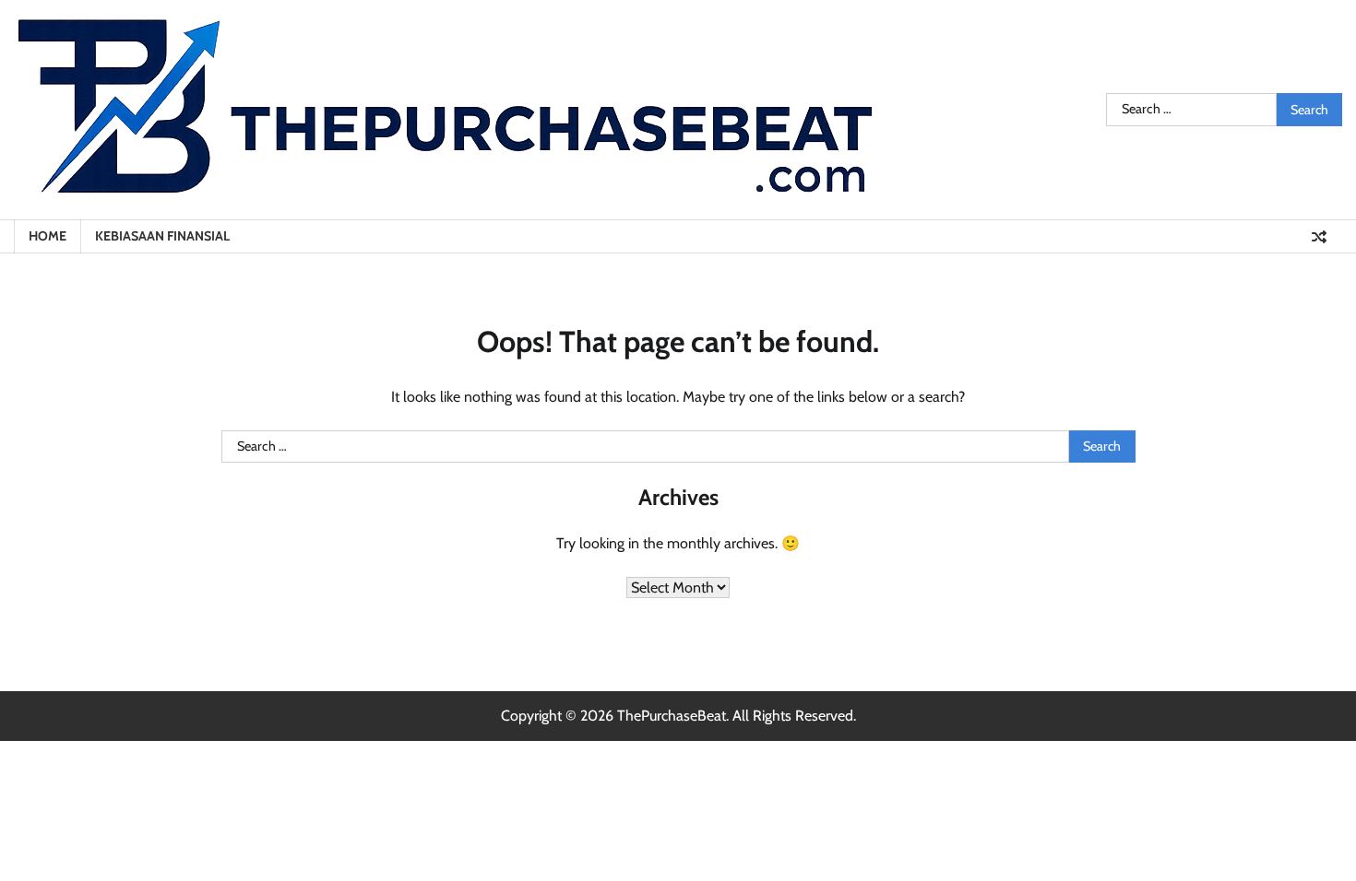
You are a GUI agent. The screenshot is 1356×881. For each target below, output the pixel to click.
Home (47, 236)
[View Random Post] (1319, 237)
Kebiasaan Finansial (162, 236)
